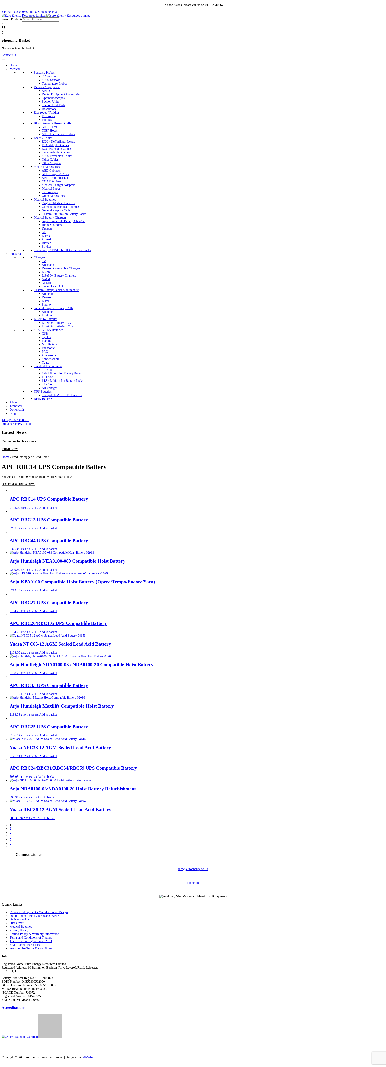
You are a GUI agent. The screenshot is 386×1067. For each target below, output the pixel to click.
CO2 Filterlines (51, 181)
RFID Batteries (43, 398)
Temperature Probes (54, 83)
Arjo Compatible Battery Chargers (63, 221)
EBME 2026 (10, 449)
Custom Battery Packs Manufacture (56, 290)
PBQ (45, 351)
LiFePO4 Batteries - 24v (57, 326)
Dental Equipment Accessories (61, 94)
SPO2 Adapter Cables (56, 152)
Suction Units (50, 101)
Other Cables (50, 159)
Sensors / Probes (44, 72)
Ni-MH (46, 282)
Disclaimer (16, 923)
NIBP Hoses (50, 130)
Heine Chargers (52, 224)
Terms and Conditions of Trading (31, 937)
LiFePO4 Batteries (45, 319)
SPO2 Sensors (51, 80)
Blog (13, 413)
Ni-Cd (46, 279)
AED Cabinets (51, 170)
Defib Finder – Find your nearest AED (34, 915)
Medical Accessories (47, 167)
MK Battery (49, 344)
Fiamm (46, 340)
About (14, 402)
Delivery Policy (20, 919)
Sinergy (47, 304)
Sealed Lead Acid (53, 286)
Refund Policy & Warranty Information (34, 934)
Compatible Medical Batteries (60, 206)
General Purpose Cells (56, 210)
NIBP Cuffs (49, 127)
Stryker (46, 246)
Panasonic (48, 348)
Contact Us (9, 55)
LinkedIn (193, 882)
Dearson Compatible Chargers (61, 268)
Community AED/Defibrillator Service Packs (62, 250)
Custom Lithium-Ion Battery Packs (64, 214)
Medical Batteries (45, 199)
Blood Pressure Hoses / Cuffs (52, 123)
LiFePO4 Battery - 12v (56, 322)
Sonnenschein (51, 359)
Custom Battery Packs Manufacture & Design (39, 912)
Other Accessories (53, 195)
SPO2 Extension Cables (57, 156)
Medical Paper (51, 188)
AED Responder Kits (55, 177)
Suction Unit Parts (53, 105)
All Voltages (49, 388)
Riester (46, 243)
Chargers (39, 257)
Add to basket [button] (48, 507)
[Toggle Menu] (3, 59)
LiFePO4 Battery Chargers (59, 275)
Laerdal (46, 235)
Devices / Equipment (47, 87)
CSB (45, 333)
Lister (45, 301)
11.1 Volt (47, 377)
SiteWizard (89, 1057)
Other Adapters (51, 163)
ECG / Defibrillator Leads (58, 141)
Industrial (16, 253)
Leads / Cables (43, 138)
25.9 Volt (47, 384)
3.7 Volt (47, 369)
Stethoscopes (50, 192)
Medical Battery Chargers (50, 217)
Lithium (47, 315)
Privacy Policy (19, 930)
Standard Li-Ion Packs (48, 366)
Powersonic (49, 355)
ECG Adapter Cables (55, 145)
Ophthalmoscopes (53, 98)
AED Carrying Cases (55, 174)
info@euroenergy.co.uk (193, 869)
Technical (16, 406)
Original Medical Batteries (58, 203)
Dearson (47, 297)
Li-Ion (46, 272)
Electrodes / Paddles (46, 112)
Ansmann (48, 264)
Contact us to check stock (19, 441)
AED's (46, 90)
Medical (15, 69)
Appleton (48, 293)
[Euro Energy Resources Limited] (46, 15)
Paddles (47, 119)
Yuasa (45, 362)
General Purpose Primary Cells (53, 308)
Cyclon (46, 337)
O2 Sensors (49, 76)
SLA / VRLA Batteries (48, 330)
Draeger (47, 228)
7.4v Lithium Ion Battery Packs (62, 373)
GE (44, 232)
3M (44, 261)
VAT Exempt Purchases (25, 944)
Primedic (47, 239)
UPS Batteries (43, 391)
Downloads (17, 409)
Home (13, 65)
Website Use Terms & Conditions (31, 948)
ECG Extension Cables (56, 148)
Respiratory (49, 109)
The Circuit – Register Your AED (31, 941)
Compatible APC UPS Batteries (62, 395)
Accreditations (13, 1007)
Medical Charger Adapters (58, 185)
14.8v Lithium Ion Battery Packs (62, 380)
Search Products (12, 19)
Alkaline (47, 311)
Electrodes (48, 116)
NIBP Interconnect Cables (58, 134)
